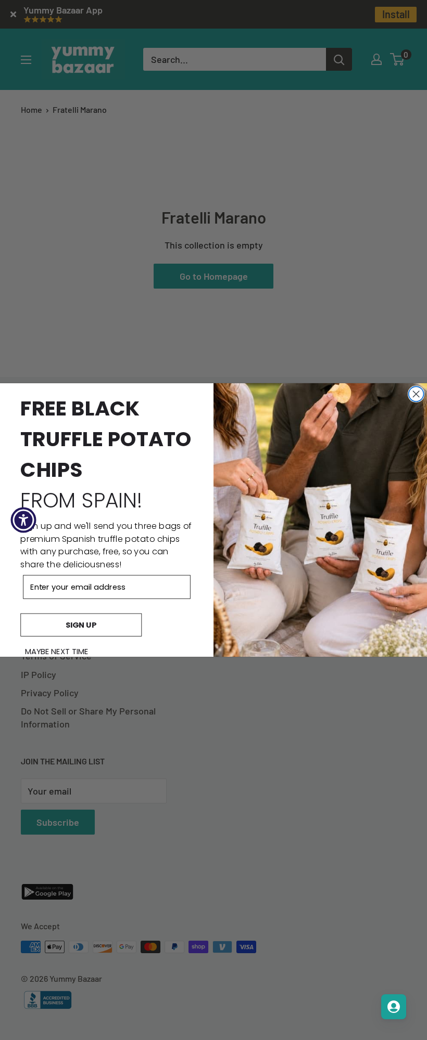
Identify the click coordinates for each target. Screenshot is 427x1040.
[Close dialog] (416, 393)
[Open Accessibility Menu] (23, 520)
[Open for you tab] (393, 1006)
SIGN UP (81, 624)
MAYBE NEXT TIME (57, 652)
